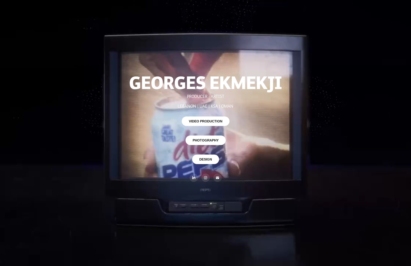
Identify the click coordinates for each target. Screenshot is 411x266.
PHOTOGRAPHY (206, 140)
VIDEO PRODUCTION (205, 121)
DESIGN (205, 159)
